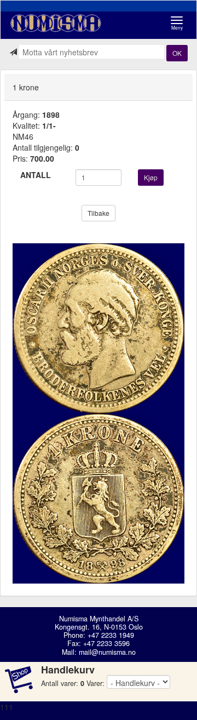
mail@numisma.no (107, 652)
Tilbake (98, 213)
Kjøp (151, 177)
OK (177, 53)
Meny (179, 23)
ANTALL (35, 174)
